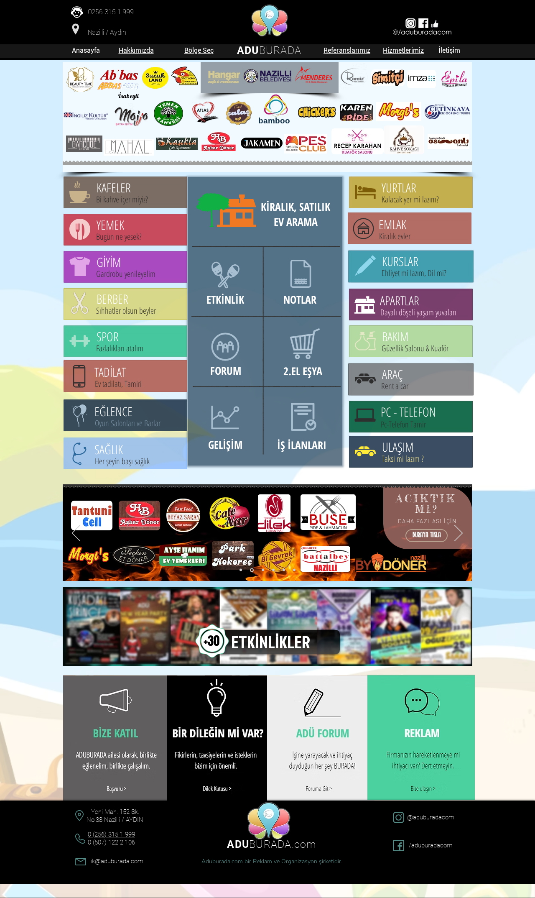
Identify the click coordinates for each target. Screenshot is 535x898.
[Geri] (76, 533)
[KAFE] (273, 570)
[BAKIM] (262, 570)
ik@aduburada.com (117, 861)
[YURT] (284, 570)
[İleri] (458, 533)
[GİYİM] (240, 570)
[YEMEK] (251, 570)
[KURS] (294, 570)
